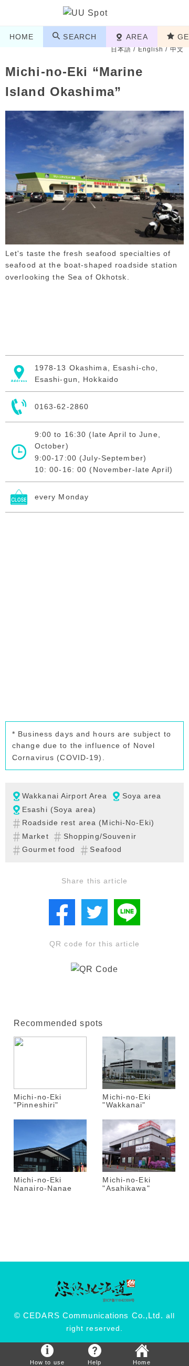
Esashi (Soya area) (59, 809)
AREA (137, 37)
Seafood (106, 849)
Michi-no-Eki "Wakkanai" (126, 1101)
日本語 (121, 49)
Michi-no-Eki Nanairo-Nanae (43, 1184)
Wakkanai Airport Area (65, 796)
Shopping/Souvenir (100, 836)
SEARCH (80, 37)
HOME (21, 37)
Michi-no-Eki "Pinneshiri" (37, 1101)
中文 (177, 49)
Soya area (142, 796)
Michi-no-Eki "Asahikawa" (126, 1184)
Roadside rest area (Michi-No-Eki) (88, 822)
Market (35, 836)
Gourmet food (48, 849)
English (151, 49)
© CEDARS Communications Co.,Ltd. (88, 1315)
